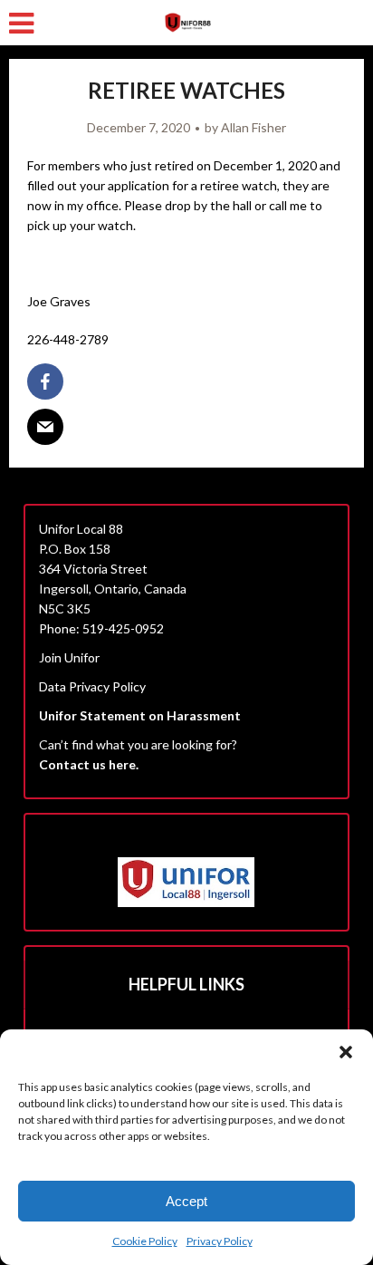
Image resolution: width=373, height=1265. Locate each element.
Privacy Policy (219, 1241)
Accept (186, 1201)
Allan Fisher (253, 127)
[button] (346, 1052)
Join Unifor (69, 657)
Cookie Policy (144, 1241)
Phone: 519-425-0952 (101, 628)
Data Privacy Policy (92, 686)
